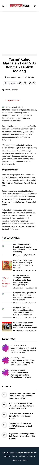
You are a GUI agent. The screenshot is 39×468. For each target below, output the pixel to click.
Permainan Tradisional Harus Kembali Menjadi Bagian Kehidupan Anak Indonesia (23, 264)
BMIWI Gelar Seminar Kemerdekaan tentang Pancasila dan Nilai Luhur (21, 375)
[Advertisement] (19, 31)
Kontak (25, 460)
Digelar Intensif (13, 100)
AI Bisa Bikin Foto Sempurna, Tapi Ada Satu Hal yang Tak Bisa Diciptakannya (22, 362)
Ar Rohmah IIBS (11, 77)
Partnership (31, 456)
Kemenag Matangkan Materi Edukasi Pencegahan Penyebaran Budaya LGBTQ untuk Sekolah (24, 296)
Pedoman (22, 456)
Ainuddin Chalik (18, 288)
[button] (3, 6)
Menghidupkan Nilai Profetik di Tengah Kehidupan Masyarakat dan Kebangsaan (23, 350)
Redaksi (14, 456)
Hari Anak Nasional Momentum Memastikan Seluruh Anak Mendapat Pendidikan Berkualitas (23, 311)
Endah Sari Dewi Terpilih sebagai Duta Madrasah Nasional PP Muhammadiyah (25, 325)
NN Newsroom (16, 255)
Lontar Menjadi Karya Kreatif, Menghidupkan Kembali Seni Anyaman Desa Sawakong (25, 248)
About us (7, 456)
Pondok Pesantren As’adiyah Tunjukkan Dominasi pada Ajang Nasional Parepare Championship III (22, 280)
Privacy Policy (16, 460)
